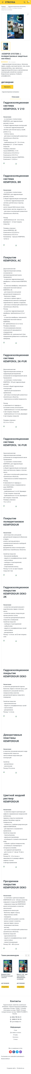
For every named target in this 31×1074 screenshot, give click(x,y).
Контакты (15, 1037)
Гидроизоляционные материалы (17, 6)
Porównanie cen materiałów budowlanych (12, 1056)
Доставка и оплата (15, 1032)
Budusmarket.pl (5, 1058)
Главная (3, 6)
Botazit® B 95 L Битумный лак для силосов (7, 976)
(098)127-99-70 (16, 1019)
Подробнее (5, 986)
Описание (15, 97)
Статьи (15, 1039)
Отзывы (15, 1035)
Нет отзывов (12, 62)
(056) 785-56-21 (16, 1017)
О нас (15, 1030)
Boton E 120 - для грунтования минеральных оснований (22, 977)
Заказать (7, 87)
